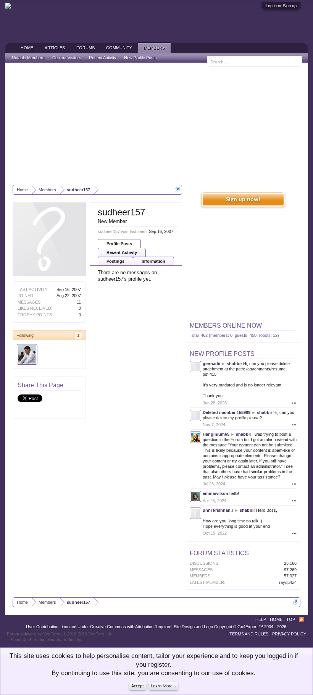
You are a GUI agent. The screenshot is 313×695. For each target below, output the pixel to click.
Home (27, 47)
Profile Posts (119, 243)
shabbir (234, 363)
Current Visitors (66, 57)
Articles (55, 47)
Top (290, 619)
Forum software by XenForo (59, 634)
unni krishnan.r (218, 510)
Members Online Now (226, 325)
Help (260, 619)
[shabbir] (27, 354)
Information (153, 261)
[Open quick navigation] (177, 189)
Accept (137, 686)
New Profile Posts (222, 354)
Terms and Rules (248, 634)
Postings (115, 261)
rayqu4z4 (288, 582)
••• (294, 403)
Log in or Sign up (281, 5)
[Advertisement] (156, 123)
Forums (85, 47)
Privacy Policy (289, 634)
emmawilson (215, 493)
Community (119, 47)
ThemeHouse (95, 639)
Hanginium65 (216, 434)
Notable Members (28, 57)
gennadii (211, 363)
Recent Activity (121, 252)
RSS (301, 619)
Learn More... (163, 686)
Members (154, 48)
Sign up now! (243, 200)
